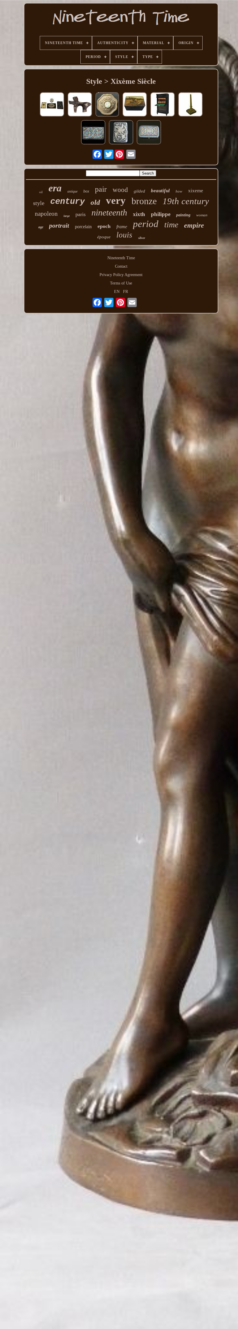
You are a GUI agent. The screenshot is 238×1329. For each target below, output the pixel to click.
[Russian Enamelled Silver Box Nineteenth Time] (149, 133)
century (67, 201)
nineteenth (109, 212)
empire (194, 225)
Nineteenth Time (121, 258)
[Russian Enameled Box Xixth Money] (93, 133)
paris (80, 214)
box (86, 191)
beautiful (160, 190)
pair (101, 189)
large (67, 215)
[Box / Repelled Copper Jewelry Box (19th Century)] (107, 105)
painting (183, 215)
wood (120, 189)
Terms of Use (121, 283)
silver (141, 238)
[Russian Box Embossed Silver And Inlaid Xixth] (121, 133)
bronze (144, 201)
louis (124, 235)
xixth (139, 214)
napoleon (46, 213)
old (95, 202)
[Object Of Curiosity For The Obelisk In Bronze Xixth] (190, 105)
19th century (186, 201)
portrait (59, 225)
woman (202, 215)
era (55, 188)
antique (72, 191)
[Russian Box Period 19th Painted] (134, 105)
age (40, 227)
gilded (139, 191)
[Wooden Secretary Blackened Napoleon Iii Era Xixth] (162, 105)
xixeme (195, 190)
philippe (160, 214)
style (38, 203)
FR (125, 291)
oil (41, 192)
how (179, 191)
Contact (121, 266)
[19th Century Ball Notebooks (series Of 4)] (52, 105)
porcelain (83, 226)
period (145, 224)
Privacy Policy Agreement (121, 275)
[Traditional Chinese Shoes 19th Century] (79, 105)
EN (117, 291)
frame (121, 226)
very (116, 200)
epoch (104, 226)
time (171, 224)
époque (104, 237)
